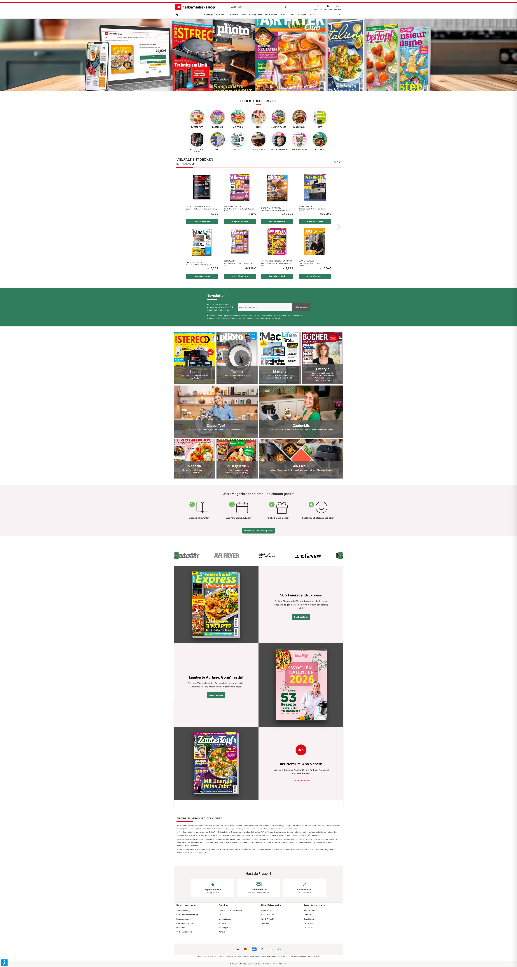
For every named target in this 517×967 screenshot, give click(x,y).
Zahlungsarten (225, 927)
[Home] (177, 15)
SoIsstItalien (309, 919)
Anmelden (303, 307)
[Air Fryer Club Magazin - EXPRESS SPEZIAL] (277, 242)
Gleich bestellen (301, 617)
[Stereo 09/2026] (315, 187)
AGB (275, 964)
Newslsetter (266, 910)
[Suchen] (285, 6)
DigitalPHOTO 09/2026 (271, 208)
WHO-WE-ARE (267, 919)
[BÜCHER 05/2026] (315, 242)
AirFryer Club (309, 910)
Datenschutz (266, 964)
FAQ (220, 914)
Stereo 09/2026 (305, 206)
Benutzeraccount (183, 919)
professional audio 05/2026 (198, 206)
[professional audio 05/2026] (202, 187)
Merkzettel (180, 927)
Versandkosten (225, 919)
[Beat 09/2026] (240, 242)
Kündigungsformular (185, 923)
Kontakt (222, 932)
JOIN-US (265, 923)
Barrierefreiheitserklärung (187, 914)
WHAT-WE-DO (267, 914)
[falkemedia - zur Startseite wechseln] (195, 7)
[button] (4, 962)
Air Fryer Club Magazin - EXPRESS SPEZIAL (277, 261)
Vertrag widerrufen (184, 932)
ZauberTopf (309, 927)
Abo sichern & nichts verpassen (258, 530)
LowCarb (307, 914)
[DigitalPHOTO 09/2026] (277, 188)
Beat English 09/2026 (233, 206)
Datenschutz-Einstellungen (230, 910)
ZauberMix (308, 923)
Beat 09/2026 (229, 261)
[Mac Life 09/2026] (202, 242)
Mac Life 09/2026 (194, 262)
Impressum (282, 964)
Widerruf (222, 923)
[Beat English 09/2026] (240, 187)
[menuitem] (258, 6)
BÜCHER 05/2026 (306, 261)
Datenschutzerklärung (270, 318)
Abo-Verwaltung (183, 910)
